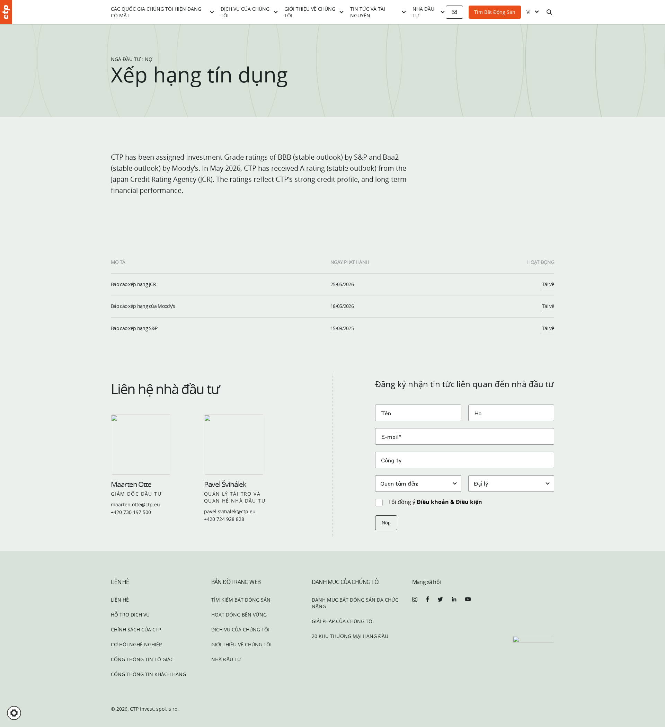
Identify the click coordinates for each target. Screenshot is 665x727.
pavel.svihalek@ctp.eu (230, 511)
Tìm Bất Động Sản (494, 12)
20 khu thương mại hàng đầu (350, 636)
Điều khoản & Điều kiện (449, 502)
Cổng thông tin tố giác (142, 659)
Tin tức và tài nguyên (367, 12)
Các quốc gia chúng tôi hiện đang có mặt (156, 12)
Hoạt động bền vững (239, 614)
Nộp (386, 522)
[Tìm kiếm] (549, 12)
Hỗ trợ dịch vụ (130, 614)
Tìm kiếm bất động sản (241, 599)
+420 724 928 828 (224, 519)
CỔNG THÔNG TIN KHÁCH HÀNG (148, 674)
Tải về (548, 284)
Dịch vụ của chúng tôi (245, 12)
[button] (14, 713)
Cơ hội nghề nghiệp (136, 644)
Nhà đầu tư (423, 12)
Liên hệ (120, 599)
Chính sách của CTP (136, 629)
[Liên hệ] (454, 12)
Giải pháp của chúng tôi (343, 621)
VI (528, 12)
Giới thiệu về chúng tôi (309, 12)
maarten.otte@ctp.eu (135, 504)
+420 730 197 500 (131, 512)
